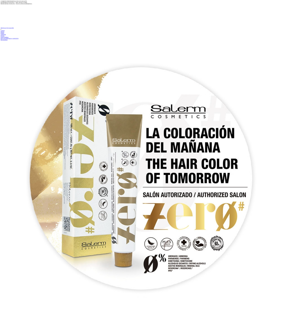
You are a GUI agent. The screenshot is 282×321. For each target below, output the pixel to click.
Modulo (2, 32)
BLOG (10, 38)
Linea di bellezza (4, 37)
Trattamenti (3, 34)
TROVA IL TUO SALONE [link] (7, 28)
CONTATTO (15, 38)
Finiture (2, 33)
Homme (2, 36)
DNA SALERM (4, 38)
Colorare (3, 30)
